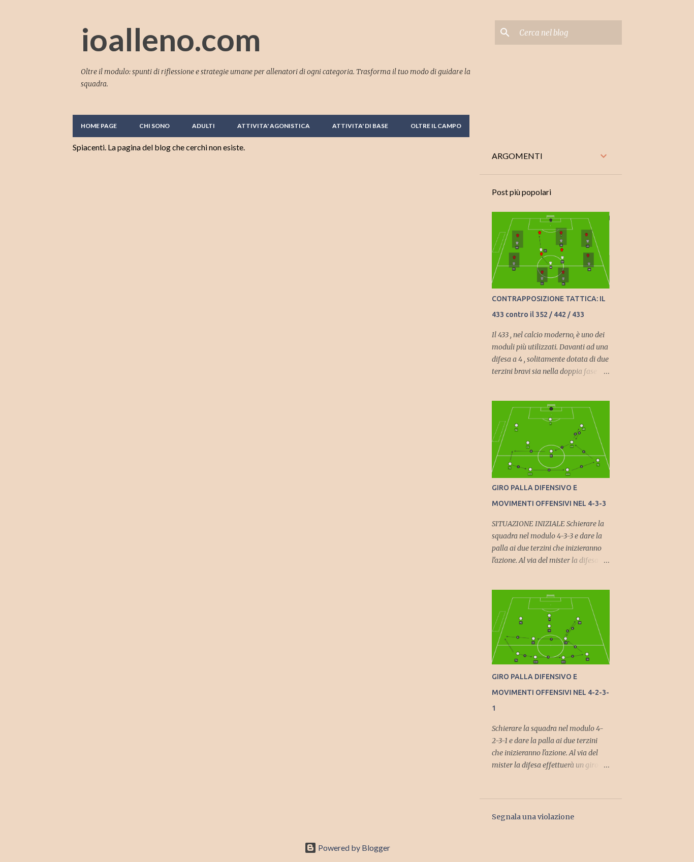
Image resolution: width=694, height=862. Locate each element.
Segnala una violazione (533, 816)
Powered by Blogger (353, 847)
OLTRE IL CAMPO (436, 126)
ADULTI (203, 126)
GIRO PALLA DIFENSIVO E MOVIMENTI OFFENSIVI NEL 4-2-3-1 (550, 692)
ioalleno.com (171, 39)
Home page (99, 126)
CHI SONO (154, 126)
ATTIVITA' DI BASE (360, 126)
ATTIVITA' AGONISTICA (273, 126)
